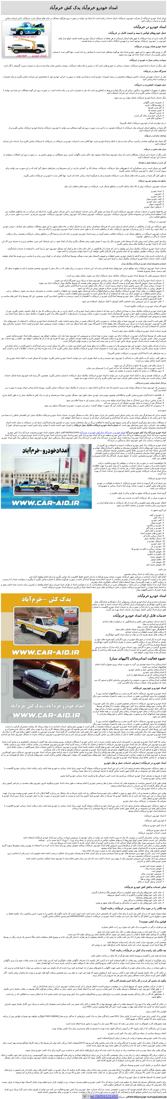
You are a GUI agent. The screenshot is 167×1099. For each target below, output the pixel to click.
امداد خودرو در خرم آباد (115, 432)
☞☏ (100, 1096)
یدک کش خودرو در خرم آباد (92, 432)
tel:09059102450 (104, 1096)
